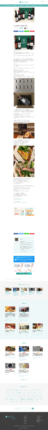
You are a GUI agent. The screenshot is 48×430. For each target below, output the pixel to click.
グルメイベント (21, 359)
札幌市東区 (16, 401)
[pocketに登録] (32, 31)
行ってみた (7, 5)
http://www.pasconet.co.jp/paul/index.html (20, 202)
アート (34, 357)
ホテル (33, 394)
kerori (21, 238)
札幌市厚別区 (12, 401)
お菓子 (17, 390)
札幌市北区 (13, 357)
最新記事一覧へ (24, 379)
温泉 (33, 401)
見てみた (27, 5)
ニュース (40, 5)
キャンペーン (8, 392)
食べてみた (14, 5)
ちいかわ (23, 375)
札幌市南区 (41, 399)
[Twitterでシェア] (21, 31)
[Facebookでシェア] (16, 31)
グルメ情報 (10, 357)
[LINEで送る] (26, 31)
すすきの (21, 390)
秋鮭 (23, 360)
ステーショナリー (35, 392)
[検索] (33, 408)
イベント (23, 358)
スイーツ (26, 375)
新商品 (6, 399)
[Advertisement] (24, 223)
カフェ (40, 390)
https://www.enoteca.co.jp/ (18, 199)
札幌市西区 (26, 401)
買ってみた (34, 5)
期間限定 (7, 320)
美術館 (34, 358)
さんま (20, 358)
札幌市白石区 (21, 401)
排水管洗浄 (7, 374)
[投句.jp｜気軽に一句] (19, 212)
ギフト (13, 392)
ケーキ (24, 392)
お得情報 (12, 390)
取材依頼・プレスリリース (40, 420)
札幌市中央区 (10, 320)
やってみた (21, 5)
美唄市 (39, 357)
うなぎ (6, 357)
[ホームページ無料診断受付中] (29, 212)
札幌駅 (30, 401)
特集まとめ (21, 360)
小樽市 (20, 376)
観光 (22, 376)
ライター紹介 (38, 417)
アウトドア (26, 390)
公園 (36, 357)
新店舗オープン (21, 320)
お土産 (20, 375)
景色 (17, 399)
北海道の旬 (25, 359)
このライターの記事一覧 (24, 251)
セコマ (40, 392)
